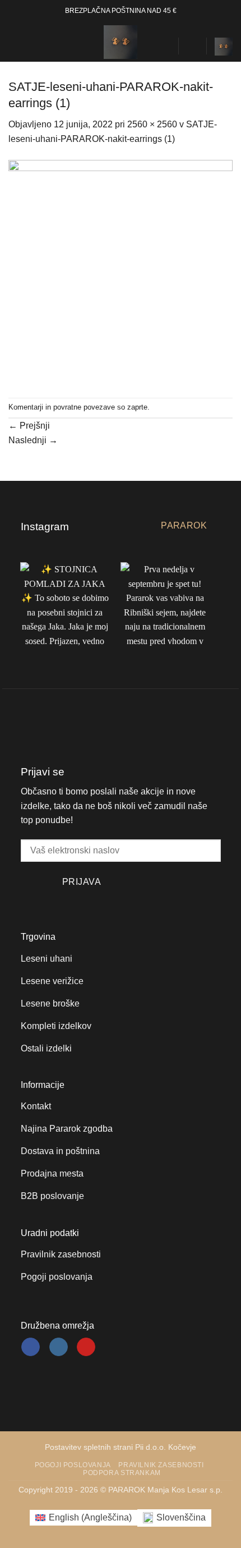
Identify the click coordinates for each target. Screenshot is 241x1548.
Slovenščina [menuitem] (181, 1517)
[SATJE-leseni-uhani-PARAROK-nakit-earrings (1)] (120, 271)
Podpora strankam (122, 1473)
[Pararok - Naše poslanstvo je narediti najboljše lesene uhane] (120, 42)
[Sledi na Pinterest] (86, 1347)
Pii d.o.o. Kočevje (165, 1447)
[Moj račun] (192, 46)
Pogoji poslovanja (73, 1465)
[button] (15, 42)
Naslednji (33, 440)
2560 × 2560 (152, 124)
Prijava (81, 881)
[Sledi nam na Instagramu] (58, 1347)
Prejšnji (29, 425)
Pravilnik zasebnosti (160, 1465)
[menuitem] (83, 1518)
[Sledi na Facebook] (30, 1347)
